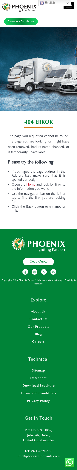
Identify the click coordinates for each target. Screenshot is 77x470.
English (49, 2)
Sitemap (38, 370)
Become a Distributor (21, 21)
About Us (38, 311)
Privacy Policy (38, 401)
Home (30, 185)
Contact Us (39, 319)
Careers (38, 342)
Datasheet (38, 378)
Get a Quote (38, 261)
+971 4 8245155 (41, 451)
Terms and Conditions (38, 393)
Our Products (39, 327)
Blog (38, 334)
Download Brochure (38, 386)
